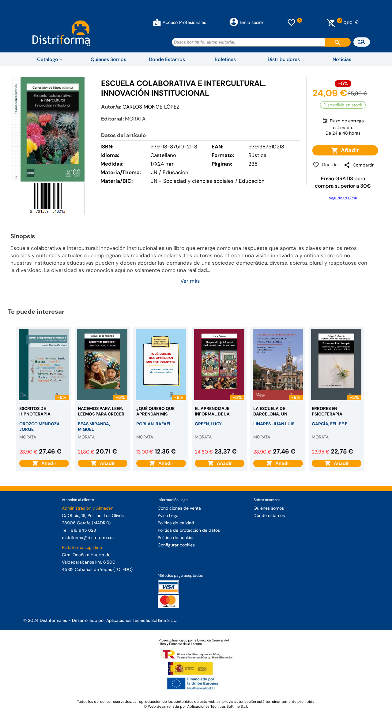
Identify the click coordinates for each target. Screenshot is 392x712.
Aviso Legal (168, 515)
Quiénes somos (269, 508)
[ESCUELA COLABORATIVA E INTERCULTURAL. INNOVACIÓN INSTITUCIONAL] (48, 129)
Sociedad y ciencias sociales (198, 181)
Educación (252, 181)
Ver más (190, 281)
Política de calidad (176, 523)
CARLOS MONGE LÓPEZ (151, 106)
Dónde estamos (269, 515)
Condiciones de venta (179, 508)
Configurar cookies (176, 545)
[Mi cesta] (331, 22)
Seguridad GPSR (343, 198)
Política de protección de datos (189, 530)
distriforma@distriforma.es (88, 537)
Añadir (348, 150)
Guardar (329, 165)
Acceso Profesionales (184, 22)
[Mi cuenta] (157, 22)
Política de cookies (176, 537)
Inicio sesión (252, 22)
